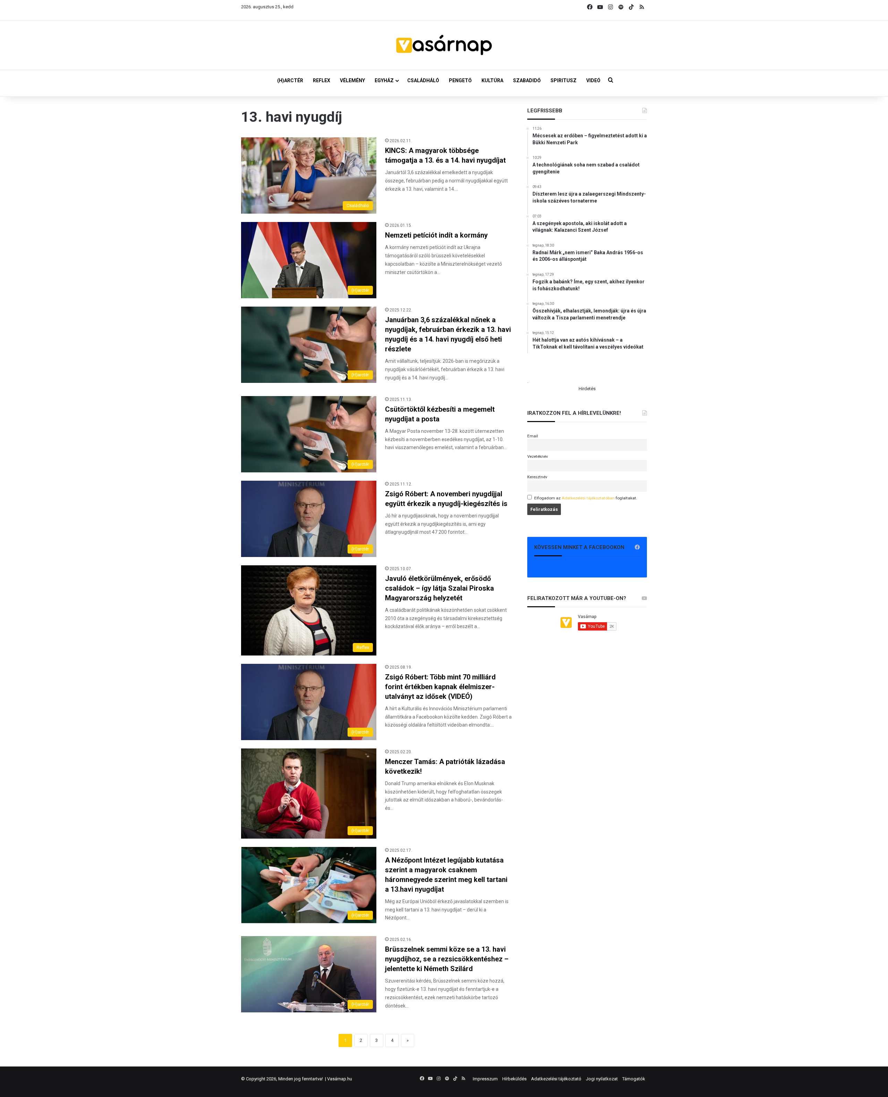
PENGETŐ (460, 80)
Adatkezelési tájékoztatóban (588, 498)
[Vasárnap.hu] (444, 45)
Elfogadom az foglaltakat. (585, 498)
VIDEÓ (593, 80)
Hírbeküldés (514, 1078)
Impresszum (485, 1078)
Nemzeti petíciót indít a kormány (436, 235)
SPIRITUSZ (563, 80)
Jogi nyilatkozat (602, 1078)
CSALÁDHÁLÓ (423, 80)
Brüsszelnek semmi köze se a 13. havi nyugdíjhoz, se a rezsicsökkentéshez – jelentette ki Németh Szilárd (447, 959)
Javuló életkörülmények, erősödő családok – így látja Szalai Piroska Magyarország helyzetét (439, 588)
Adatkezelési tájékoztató (556, 1078)
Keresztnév (537, 476)
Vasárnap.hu (339, 1078)
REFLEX (321, 80)
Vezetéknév (537, 456)
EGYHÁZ (384, 80)
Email (532, 436)
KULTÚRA (492, 80)
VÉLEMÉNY (352, 80)
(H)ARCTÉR (290, 80)
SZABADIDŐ (527, 80)
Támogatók (633, 1078)
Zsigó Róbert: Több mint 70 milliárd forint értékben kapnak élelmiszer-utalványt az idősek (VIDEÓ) (440, 687)
